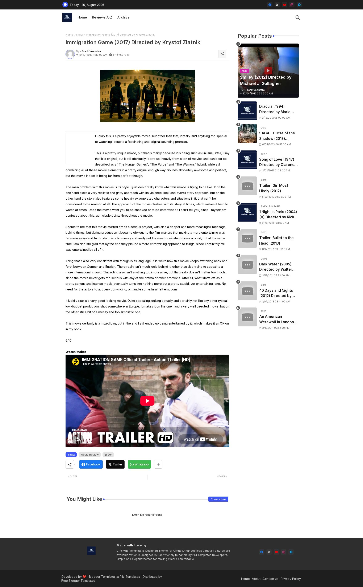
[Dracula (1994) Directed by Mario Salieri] (247, 110)
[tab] (82, 17)
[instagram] (292, 4)
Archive (123, 17)
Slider (79, 34)
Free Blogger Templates (78, 580)
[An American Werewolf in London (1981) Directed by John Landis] (247, 316)
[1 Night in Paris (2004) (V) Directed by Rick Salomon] (247, 212)
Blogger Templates (102, 576)
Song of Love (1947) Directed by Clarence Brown (278, 162)
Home (82, 17)
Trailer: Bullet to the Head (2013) (276, 240)
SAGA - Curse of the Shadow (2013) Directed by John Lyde (279, 136)
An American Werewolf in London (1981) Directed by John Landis (276, 319)
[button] (297, 17)
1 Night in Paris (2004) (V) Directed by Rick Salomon (278, 215)
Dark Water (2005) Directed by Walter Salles (275, 267)
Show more (218, 499)
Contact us (270, 579)
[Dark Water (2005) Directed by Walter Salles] (247, 264)
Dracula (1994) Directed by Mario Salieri (275, 109)
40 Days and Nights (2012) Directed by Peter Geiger (276, 293)
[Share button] (158, 464)
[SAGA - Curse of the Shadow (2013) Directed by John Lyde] (247, 133)
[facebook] (269, 4)
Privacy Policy (290, 579)
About (256, 579)
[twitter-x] (277, 4)
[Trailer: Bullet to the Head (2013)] (247, 238)
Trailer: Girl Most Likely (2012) (273, 188)
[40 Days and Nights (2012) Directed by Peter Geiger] (247, 290)
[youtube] (284, 4)
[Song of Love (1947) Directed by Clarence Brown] (247, 159)
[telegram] (299, 4)
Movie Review (90, 454)
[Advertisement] (268, 407)
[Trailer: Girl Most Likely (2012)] (247, 185)
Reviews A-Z (102, 17)
